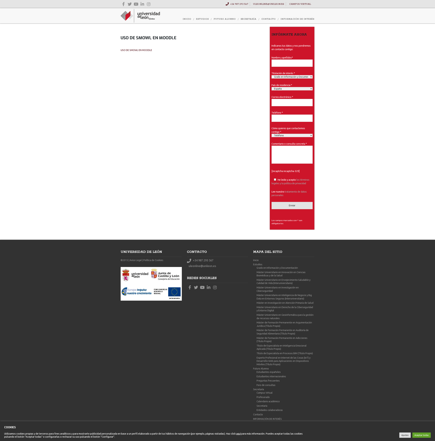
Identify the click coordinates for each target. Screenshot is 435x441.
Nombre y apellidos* (282, 57)
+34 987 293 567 (239, 4)
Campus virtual (300, 4)
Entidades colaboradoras (270, 410)
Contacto (268, 19)
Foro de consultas (266, 385)
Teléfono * (277, 112)
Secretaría (248, 19)
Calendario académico (268, 401)
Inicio (187, 19)
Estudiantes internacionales (271, 376)
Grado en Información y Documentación (277, 267)
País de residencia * (282, 85)
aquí (238, 433)
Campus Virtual (265, 392)
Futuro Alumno (225, 19)
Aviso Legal (136, 260)
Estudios (202, 19)
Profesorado (263, 397)
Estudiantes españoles (269, 372)
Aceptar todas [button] (421, 435)
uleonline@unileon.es (268, 4)
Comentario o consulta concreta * (289, 143)
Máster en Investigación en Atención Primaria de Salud (285, 302)
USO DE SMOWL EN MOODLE (136, 50)
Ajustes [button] (405, 435)
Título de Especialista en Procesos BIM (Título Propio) (285, 353)
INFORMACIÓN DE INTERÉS (297, 19)
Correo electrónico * (282, 97)
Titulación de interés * (283, 73)
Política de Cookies (153, 260)
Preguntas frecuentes (268, 380)
